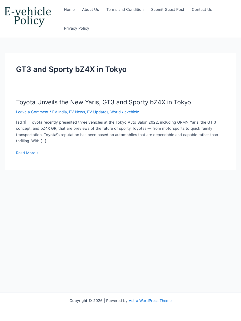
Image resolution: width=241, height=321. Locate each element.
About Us (90, 9)
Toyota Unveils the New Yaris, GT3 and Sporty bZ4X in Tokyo (103, 102)
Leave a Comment (32, 112)
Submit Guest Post (167, 9)
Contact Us (202, 9)
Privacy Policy (76, 28)
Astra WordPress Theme (150, 300)
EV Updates (97, 112)
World (115, 112)
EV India (59, 112)
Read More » (27, 153)
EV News (77, 112)
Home (69, 9)
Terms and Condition (125, 9)
